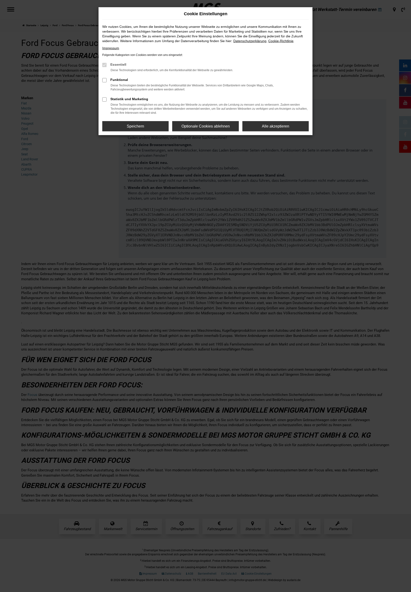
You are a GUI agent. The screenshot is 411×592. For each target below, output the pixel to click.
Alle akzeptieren (275, 126)
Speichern (135, 126)
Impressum (110, 48)
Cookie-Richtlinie (281, 41)
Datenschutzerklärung (249, 41)
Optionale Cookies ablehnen (205, 126)
